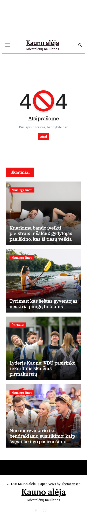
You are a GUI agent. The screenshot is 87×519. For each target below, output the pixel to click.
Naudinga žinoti (22, 190)
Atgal (43, 136)
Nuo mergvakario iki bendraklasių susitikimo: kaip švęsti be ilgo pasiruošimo (42, 436)
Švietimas (18, 325)
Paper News (47, 483)
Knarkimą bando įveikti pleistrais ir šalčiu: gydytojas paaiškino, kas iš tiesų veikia (41, 233)
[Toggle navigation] (7, 45)
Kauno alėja (42, 42)
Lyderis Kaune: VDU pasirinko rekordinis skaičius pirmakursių (42, 368)
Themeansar (70, 483)
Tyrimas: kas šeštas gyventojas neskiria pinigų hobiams (43, 303)
